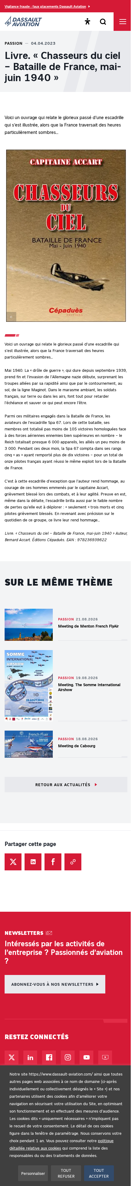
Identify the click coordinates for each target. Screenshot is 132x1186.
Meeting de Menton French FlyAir (88, 625)
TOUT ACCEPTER (99, 1173)
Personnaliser (33, 1173)
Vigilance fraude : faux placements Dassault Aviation (45, 6)
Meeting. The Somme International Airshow (89, 687)
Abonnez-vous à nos (52, 984)
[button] (66, 237)
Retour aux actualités (63, 784)
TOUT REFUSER (66, 1173)
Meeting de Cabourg (76, 745)
